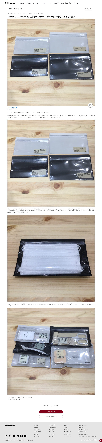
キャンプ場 (51, 429)
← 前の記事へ (46, 405)
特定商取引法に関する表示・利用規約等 (87, 436)
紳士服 (29, 3)
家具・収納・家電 (66, 3)
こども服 (35, 3)
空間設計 (36, 434)
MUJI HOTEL (52, 436)
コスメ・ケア (47, 3)
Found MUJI (51, 431)
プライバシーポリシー (10, 440)
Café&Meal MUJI (52, 427)
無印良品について (83, 431)
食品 (78, 3)
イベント (36, 427)
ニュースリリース (83, 425)
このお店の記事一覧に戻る (51, 416)
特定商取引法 (30, 440)
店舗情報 (36, 425)
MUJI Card (66, 429)
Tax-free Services (67, 436)
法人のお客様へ (67, 434)
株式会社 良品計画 (83, 434)
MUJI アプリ (66, 425)
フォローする (88, 8)
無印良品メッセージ (83, 429)
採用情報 (81, 427)
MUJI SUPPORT (37, 431)
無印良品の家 (52, 425)
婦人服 (22, 3)
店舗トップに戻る (51, 411)
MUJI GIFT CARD (67, 431)
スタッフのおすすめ (12, 107)
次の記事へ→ (56, 405)
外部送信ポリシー (21, 440)
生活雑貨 (56, 3)
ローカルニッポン (38, 429)
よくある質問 (37, 436)
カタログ (66, 427)
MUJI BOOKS (52, 434)
